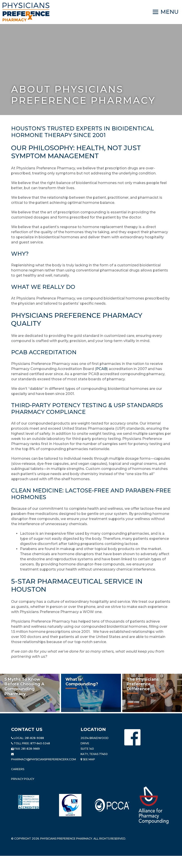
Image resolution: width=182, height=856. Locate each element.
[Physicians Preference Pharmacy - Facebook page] (132, 737)
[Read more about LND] (70, 805)
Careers (17, 769)
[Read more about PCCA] (111, 805)
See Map (88, 759)
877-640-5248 (40, 743)
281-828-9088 (34, 738)
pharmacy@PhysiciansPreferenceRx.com (43, 759)
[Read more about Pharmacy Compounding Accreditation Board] (28, 802)
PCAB (101, 369)
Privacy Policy (22, 779)
